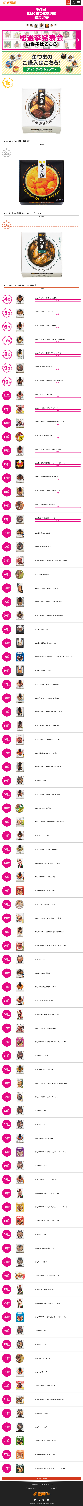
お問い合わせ (32, 1488)
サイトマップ (43, 1488)
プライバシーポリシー (47, 1484)
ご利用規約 (35, 1484)
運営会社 (53, 1488)
